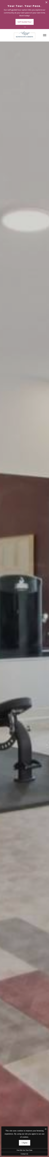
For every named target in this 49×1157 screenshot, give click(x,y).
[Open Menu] (44, 35)
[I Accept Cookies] (46, 1129)
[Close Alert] (46, 3)
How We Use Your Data (24, 1150)
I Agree (24, 1143)
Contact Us (24, 1154)
